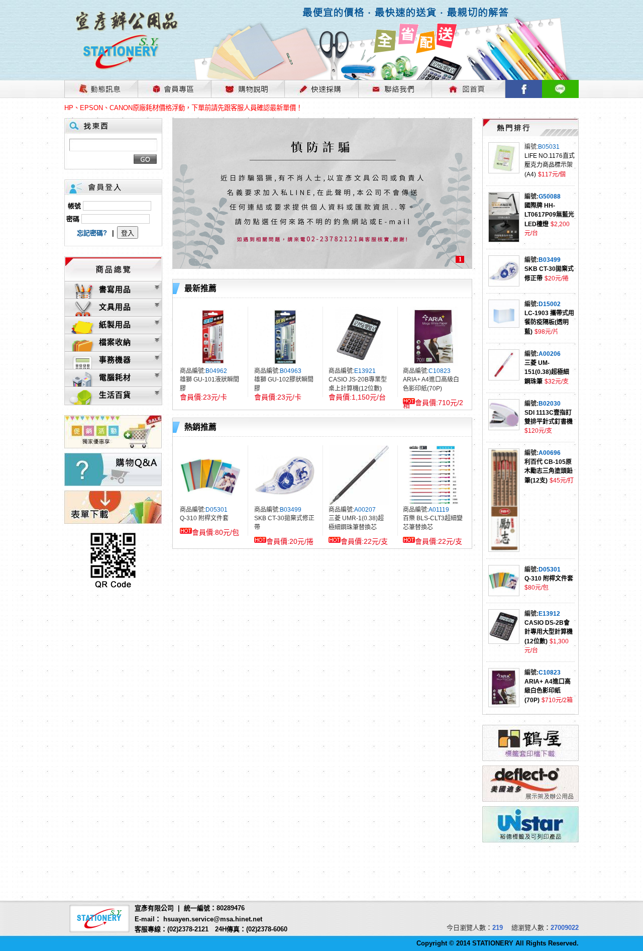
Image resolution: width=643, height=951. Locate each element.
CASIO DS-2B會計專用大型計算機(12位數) (548, 632)
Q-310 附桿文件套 (548, 578)
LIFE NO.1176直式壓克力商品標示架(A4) (549, 165)
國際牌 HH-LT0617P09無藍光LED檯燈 (549, 215)
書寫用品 (115, 289)
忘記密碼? (92, 233)
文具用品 (115, 307)
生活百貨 (115, 395)
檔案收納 (115, 342)
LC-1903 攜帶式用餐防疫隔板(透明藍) (549, 322)
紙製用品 (115, 324)
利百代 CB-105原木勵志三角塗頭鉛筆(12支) (548, 471)
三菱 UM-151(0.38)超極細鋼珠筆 (546, 372)
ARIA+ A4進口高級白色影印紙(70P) (547, 691)
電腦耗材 (115, 377)
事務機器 (115, 359)
